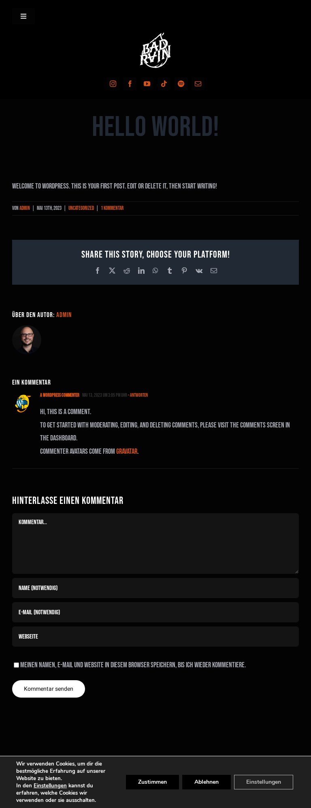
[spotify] (181, 83)
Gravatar (126, 451)
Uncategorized (81, 208)
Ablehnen (206, 782)
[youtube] (147, 83)
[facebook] (130, 83)
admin (24, 208)
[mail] (198, 83)
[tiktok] (164, 83)
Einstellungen (50, 785)
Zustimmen (152, 782)
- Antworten (137, 395)
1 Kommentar (112, 208)
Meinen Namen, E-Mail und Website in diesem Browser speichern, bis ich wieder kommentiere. (133, 665)
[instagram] (113, 83)
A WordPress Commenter (59, 395)
